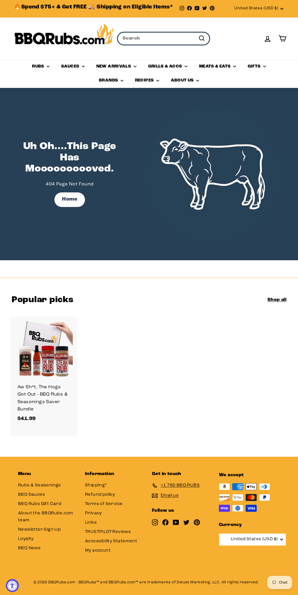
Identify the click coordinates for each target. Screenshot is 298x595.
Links (91, 522)
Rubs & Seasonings (39, 485)
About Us (183, 80)
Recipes (145, 80)
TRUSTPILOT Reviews (108, 532)
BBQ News (29, 548)
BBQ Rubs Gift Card (39, 504)
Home (69, 199)
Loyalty (26, 539)
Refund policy (100, 495)
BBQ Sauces (31, 495)
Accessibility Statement (111, 541)
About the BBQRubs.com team (45, 517)
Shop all (276, 300)
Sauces (70, 66)
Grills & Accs (165, 66)
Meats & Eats (215, 66)
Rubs (38, 66)
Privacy (93, 513)
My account (98, 550)
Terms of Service (104, 504)
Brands (109, 80)
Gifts (255, 66)
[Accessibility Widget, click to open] (12, 585)
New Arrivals (114, 66)
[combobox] (163, 39)
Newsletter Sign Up (39, 529)
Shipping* (96, 485)
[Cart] (282, 38)
